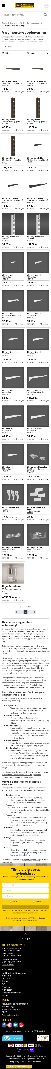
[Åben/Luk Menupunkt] (3, 5)
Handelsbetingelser (11, 1009)
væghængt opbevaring (31, 859)
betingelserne (18, 913)
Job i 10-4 (6, 975)
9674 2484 (15, 950)
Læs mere (8, 46)
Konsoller (10, 827)
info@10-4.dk (14, 948)
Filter (7, 53)
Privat (15, 901)
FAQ (3, 984)
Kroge (8, 837)
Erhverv (38, 901)
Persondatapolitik (10, 1015)
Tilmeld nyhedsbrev (11, 992)
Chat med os (8, 964)
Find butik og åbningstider (14, 973)
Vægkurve (10, 805)
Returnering (8, 1006)
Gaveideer (6, 987)
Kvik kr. (5, 995)
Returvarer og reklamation (15, 1003)
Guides (5, 981)
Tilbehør (9, 847)
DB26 (4, 1012)
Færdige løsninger (13, 795)
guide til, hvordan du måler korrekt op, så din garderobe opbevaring (25, 774)
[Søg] (45, 14)
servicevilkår (29, 920)
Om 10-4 (6, 978)
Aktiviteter (7, 989)
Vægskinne (10, 815)
